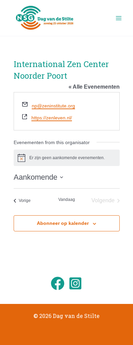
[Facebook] (57, 283)
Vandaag (66, 199)
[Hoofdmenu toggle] (118, 18)
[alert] (67, 158)
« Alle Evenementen (94, 87)
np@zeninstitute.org (53, 105)
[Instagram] (75, 283)
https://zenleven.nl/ (51, 117)
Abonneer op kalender (63, 223)
